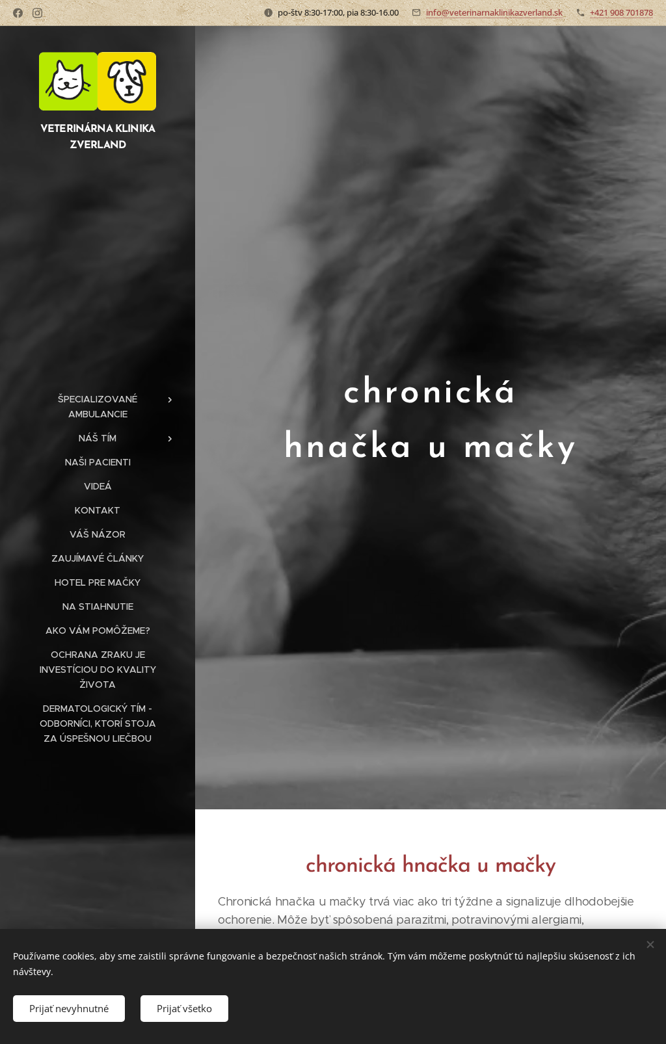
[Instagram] (37, 13)
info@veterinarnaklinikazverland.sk (494, 12)
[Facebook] (18, 13)
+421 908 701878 (621, 12)
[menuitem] (97, 407)
